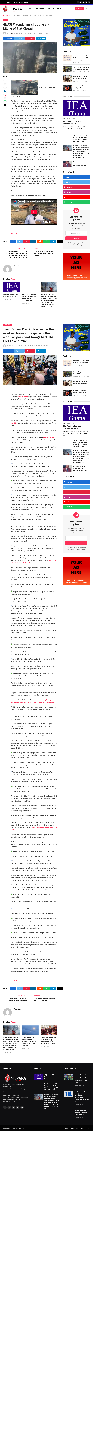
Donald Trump (23, 397)
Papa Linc (11, 33)
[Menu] (4, 2)
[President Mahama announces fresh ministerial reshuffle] (67, 164)
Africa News (17, 2)
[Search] (89, 9)
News (29, 8)
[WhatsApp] (5, 100)
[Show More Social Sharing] (48, 38)
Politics (51, 8)
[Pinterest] (5, 95)
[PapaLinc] (13, 9)
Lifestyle (9, 2)
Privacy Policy (76, 245)
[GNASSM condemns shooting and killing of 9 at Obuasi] (30, 57)
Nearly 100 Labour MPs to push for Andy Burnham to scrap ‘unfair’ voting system (49, 1040)
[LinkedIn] (5, 91)
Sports (58, 8)
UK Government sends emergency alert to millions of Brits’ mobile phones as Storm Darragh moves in (82, 1096)
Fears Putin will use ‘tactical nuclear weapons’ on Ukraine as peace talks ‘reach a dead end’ (30, 1041)
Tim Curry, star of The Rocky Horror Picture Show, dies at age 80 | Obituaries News (29, 297)
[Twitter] (5, 86)
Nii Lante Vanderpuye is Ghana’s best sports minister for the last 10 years (44, 253)
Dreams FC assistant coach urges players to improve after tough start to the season (81, 1079)
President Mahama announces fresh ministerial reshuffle (80, 164)
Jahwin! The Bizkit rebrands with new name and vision (81, 1112)
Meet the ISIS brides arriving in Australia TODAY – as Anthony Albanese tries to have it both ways (81, 87)
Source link (14, 233)
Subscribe (79, 8)
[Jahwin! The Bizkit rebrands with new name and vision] (68, 1113)
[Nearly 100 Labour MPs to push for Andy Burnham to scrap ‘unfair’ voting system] (49, 1030)
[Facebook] (5, 82)
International (24, 2)
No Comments (29, 33)
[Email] (5, 105)
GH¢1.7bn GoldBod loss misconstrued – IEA (11, 295)
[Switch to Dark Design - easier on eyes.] (86, 8)
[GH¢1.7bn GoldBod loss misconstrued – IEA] (11, 287)
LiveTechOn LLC (23, 1128)
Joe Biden (14, 423)
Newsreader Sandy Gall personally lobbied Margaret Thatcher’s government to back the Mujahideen (80, 78)
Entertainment (39, 8)
